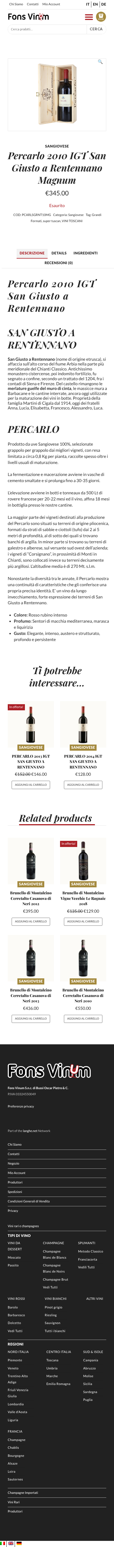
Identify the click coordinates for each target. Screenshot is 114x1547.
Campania (90, 1360)
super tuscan (52, 221)
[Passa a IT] (2, 1543)
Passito (13, 1265)
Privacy (13, 1211)
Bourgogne (16, 1456)
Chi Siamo (16, 4)
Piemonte (15, 1360)
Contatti (32, 4)
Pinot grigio (54, 1307)
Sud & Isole (93, 1352)
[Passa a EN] (10, 1543)
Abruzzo (89, 1368)
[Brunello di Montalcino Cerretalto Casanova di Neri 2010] (83, 958)
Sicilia (87, 1384)
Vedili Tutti (86, 1267)
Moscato (14, 1257)
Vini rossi (16, 1299)
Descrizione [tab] (32, 253)
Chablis (13, 1448)
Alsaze (13, 1463)
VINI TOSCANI (72, 221)
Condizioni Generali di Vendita (29, 1201)
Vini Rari (14, 1502)
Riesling (51, 1315)
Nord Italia (18, 1352)
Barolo (13, 1307)
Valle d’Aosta (17, 1412)
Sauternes (15, 1479)
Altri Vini (94, 1299)
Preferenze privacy (21, 1106)
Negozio (13, 1163)
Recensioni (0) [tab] (59, 263)
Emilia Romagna (58, 1384)
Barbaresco (16, 1315)
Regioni (16, 1344)
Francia (15, 1431)
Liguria (13, 1420)
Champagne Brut (55, 1279)
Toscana (52, 1360)
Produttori (15, 1182)
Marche (52, 1376)
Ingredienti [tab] (86, 253)
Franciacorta (87, 1259)
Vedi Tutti (50, 1287)
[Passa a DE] (19, 1543)
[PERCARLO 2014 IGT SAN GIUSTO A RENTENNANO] (83, 724)
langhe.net (30, 1131)
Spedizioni (15, 1192)
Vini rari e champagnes (23, 1226)
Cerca (96, 29)
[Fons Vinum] (28, 18)
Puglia (88, 1400)
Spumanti (86, 1243)
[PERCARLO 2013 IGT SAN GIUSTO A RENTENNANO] (31, 724)
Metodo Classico (90, 1251)
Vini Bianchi (56, 1299)
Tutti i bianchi (55, 1331)
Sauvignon (52, 1323)
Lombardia (16, 1404)
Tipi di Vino (19, 1235)
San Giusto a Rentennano (38, 301)
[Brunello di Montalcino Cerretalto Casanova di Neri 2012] (31, 861)
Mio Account (51, 4)
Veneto (13, 1368)
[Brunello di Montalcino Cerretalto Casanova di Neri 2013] (31, 958)
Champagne (53, 1243)
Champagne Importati (23, 1493)
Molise (88, 1376)
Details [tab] (59, 253)
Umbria (52, 1368)
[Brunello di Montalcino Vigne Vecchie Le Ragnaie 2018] (83, 861)
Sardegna (90, 1392)
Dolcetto (14, 1323)
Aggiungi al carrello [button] (31, 785)
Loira (11, 1472)
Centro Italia (58, 1352)
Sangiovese (76, 215)
